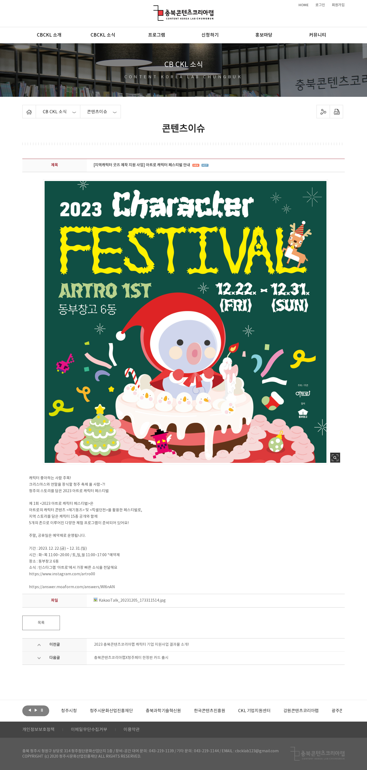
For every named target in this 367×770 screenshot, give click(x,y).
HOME (303, 5)
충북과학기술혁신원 (163, 710)
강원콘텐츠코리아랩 (301, 710)
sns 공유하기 (323, 111)
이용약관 (132, 729)
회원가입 (338, 5)
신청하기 (210, 35)
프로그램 (156, 35)
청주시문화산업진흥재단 (111, 710)
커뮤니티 (317, 35)
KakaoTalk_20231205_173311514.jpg (132, 600)
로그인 (320, 5)
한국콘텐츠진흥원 (209, 710)
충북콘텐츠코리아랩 (154, 8)
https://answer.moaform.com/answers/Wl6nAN (72, 587)
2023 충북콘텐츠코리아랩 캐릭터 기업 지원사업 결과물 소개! (141, 645)
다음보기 (35, 710)
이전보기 (29, 710)
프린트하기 (336, 111)
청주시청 (69, 710)
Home (24, 108)
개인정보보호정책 (38, 729)
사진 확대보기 (335, 457)
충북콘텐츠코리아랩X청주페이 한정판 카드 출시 (131, 658)
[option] (69, 710)
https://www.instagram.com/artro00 (62, 574)
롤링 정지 (42, 710)
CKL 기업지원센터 (254, 710)
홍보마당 (263, 35)
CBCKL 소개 (49, 35)
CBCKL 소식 (103, 35)
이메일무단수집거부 (89, 729)
